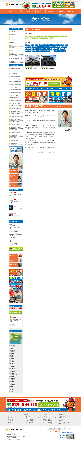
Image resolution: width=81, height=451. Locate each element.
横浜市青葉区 (35, 48)
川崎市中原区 (28, 46)
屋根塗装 (53, 36)
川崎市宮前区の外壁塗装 (15, 103)
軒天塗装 (27, 38)
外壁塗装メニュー (28, 414)
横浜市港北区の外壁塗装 (15, 119)
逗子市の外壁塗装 (14, 140)
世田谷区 (40, 46)
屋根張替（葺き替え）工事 (43, 38)
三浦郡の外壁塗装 (14, 143)
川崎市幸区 (41, 44)
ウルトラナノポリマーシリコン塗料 (16, 228)
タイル (39, 36)
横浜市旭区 (62, 48)
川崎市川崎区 (35, 46)
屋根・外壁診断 (63, 416)
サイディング (64, 36)
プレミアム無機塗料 (14, 233)
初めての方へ (10, 12)
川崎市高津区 (50, 46)
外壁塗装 (48, 36)
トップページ (10, 414)
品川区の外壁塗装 (14, 73)
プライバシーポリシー (64, 423)
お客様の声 (60, 12)
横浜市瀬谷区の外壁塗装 (15, 108)
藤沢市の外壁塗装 (14, 137)
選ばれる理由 (30, 12)
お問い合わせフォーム (16, 312)
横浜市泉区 (41, 48)
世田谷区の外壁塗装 (14, 95)
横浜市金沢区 (28, 50)
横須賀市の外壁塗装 (14, 129)
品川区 (36, 44)
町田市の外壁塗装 (14, 97)
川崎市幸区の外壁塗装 (15, 76)
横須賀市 (40, 50)
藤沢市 (56, 50)
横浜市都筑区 (54, 44)
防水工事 (58, 36)
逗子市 (60, 50)
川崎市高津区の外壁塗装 (15, 100)
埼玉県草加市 (47, 44)
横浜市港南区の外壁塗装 (15, 132)
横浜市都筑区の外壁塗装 (15, 81)
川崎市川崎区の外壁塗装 (15, 92)
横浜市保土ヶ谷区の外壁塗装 (16, 116)
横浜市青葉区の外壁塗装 (15, 111)
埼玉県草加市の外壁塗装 (15, 79)
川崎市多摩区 (61, 44)
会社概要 (12, 255)
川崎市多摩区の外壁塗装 (15, 84)
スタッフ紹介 (13, 264)
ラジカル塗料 (12, 225)
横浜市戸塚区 (64, 46)
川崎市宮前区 (57, 46)
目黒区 (66, 44)
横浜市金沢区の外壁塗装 (15, 124)
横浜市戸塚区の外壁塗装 (15, 105)
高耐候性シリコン (13, 241)
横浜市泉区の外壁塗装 (15, 113)
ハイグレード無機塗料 (14, 231)
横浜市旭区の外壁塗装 (15, 121)
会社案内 (20, 12)
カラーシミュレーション (64, 422)
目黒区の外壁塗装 (14, 87)
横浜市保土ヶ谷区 (48, 48)
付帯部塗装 (34, 36)
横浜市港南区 (46, 50)
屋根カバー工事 (33, 38)
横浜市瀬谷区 (28, 48)
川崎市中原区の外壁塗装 (15, 89)
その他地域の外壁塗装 (15, 68)
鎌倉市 (51, 50)
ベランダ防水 (28, 36)
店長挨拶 (12, 260)
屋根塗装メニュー (46, 414)
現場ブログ (70, 12)
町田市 (45, 46)
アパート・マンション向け (47, 423)
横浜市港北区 (56, 48)
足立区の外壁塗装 (14, 71)
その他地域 (27, 44)
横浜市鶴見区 (35, 50)
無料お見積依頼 (54, 83)
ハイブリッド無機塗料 (14, 230)
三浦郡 (64, 50)
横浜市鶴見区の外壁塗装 (15, 127)
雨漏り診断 (62, 414)
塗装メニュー (40, 12)
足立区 (32, 44)
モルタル (43, 36)
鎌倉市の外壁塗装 (14, 135)
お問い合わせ (10, 422)
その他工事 (52, 38)
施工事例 (50, 12)
